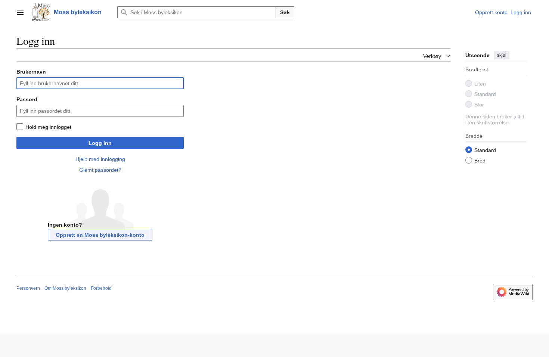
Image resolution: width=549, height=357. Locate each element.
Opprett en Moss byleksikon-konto (100, 235)
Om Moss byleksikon (65, 288)
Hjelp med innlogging (100, 159)
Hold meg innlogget (48, 127)
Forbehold (101, 288)
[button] (20, 12)
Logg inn (100, 143)
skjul (501, 55)
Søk (285, 12)
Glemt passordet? (100, 170)
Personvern (28, 288)
